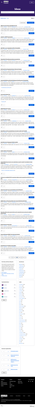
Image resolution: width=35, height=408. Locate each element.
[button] (2, 33)
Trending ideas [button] (22, 22)
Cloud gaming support (14, 351)
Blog (10, 387)
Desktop (20, 293)
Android (11, 384)
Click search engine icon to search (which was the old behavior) (12, 189)
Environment (21, 296)
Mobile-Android (21, 306)
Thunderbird (21, 332)
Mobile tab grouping (14, 369)
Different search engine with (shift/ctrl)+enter (9, 25)
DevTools (20, 295)
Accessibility (21, 284)
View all (4, 372)
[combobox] (17, 12)
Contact (2, 397)
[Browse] (2, 2)
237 (14, 257)
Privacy (20, 318)
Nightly (20, 309)
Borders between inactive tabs (6, 224)
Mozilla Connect (6, 2)
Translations (21, 338)
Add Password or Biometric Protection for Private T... (15, 360)
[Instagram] (30, 381)
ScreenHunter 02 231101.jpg (6, 87)
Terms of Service (18, 395)
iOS (10, 382)
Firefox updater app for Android (6, 150)
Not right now (21, 273)
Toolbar (20, 337)
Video (20, 340)
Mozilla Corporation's (5, 399)
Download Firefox (13, 381)
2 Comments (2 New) (27, 26)
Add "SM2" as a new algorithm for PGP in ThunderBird (10, 48)
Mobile (20, 304)
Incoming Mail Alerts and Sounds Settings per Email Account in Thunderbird (14, 80)
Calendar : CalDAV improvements (7, 36)
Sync (20, 327)
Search (20, 324)
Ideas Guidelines (4, 272)
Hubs (20, 301)
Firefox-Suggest (21, 298)
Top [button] (2, 405)
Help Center (20, 381)
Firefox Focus (12, 385)
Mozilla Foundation (4, 384)
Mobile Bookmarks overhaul (6, 108)
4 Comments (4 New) (26, 60)
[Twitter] (28, 381)
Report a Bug (20, 382)
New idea (5, 26)
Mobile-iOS (21, 307)
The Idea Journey (4, 275)
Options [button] (32, 18)
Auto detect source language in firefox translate (9, 142)
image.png (3, 101)
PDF (19, 312)
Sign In (32, 2)
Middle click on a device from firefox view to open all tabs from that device (14, 200)
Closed (20, 276)
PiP (19, 315)
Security (20, 326)
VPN (19, 341)
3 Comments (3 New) (27, 95)
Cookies (29, 395)
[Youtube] (32, 381)
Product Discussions (22, 321)
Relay (20, 323)
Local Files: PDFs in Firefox (5, 119)
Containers (20, 290)
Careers (2, 385)
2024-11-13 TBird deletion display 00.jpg (8, 170)
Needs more (21, 267)
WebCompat (21, 343)
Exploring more (21, 270)
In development (6, 164)
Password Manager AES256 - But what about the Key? (10, 234)
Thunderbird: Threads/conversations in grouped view (10, 59)
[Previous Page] (9, 257)
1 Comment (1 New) (26, 49)
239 (19, 257)
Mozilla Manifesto (4, 382)
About (2, 381)
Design (20, 292)
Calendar (20, 289)
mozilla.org (11, 395)
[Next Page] (25, 257)
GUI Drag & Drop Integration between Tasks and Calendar (11, 69)
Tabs (20, 329)
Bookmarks (20, 287)
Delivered (20, 275)
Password (20, 310)
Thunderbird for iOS (22, 335)
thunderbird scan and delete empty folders (8, 245)
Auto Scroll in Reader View (5, 94)
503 (23, 257)
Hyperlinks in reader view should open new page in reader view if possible (14, 130)
